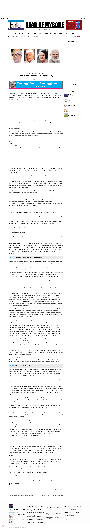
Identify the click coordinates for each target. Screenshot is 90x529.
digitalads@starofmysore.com (74, 515)
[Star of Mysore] (42, 26)
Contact (73, 33)
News (20, 33)
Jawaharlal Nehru (40, 481)
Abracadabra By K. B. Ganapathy (24, 36)
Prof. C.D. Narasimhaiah (15, 483)
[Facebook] (1, 18)
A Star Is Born (51, 504)
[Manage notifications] (3, 526)
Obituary (47, 33)
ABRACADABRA (14, 481)
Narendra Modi (58, 481)
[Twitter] (3, 18)
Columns (40, 33)
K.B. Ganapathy (49, 481)
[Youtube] (7, 18)
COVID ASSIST (26, 33)
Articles (34, 33)
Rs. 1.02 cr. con (71, 94)
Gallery (60, 33)
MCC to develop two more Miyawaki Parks (73, 114)
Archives (54, 33)
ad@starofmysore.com (73, 516)
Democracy (22, 481)
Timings (66, 33)
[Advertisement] (36, 8)
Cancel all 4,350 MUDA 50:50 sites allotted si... (74, 104)
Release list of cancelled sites (74, 109)
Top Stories (43, 73)
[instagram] (5, 18)
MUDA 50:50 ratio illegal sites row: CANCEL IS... (74, 100)
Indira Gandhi (31, 481)
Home (15, 33)
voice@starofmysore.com (68, 519)
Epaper (86, 18)
